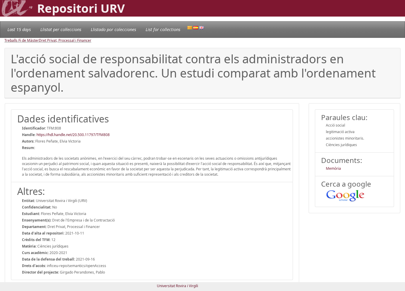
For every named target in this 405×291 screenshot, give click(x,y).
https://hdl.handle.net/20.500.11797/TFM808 (73, 134)
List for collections (163, 29)
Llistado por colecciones (113, 29)
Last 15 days (19, 29)
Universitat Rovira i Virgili (177, 285)
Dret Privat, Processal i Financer (65, 40)
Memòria (333, 168)
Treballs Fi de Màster (21, 40)
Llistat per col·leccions (60, 29)
